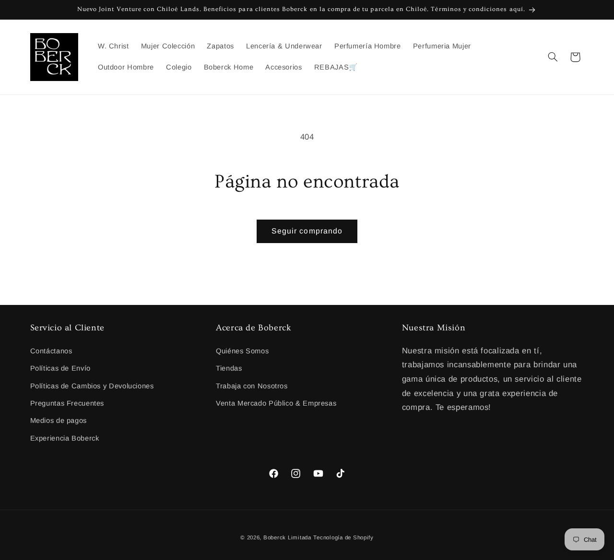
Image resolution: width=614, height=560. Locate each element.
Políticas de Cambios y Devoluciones (92, 386)
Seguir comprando (307, 231)
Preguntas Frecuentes (67, 403)
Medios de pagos (58, 420)
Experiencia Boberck (64, 438)
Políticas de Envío (60, 368)
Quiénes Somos (242, 351)
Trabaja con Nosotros (252, 386)
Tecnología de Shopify (343, 537)
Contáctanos (51, 351)
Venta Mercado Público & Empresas (276, 403)
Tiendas (229, 368)
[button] (553, 57)
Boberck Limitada (287, 537)
